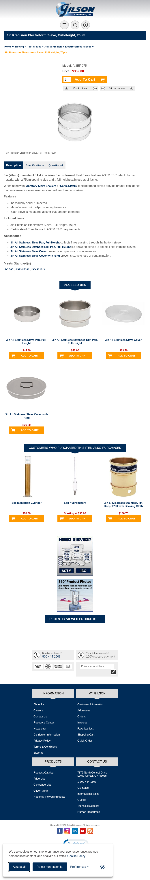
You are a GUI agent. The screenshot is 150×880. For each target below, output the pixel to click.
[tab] (13, 165)
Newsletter (39, 728)
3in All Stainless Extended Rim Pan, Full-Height (40, 246)
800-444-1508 (51, 656)
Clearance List (42, 784)
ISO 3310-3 (38, 269)
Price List (39, 778)
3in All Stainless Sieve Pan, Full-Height (35, 242)
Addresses (83, 710)
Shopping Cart (85, 734)
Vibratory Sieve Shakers (40, 185)
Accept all (19, 866)
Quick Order (84, 740)
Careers (38, 710)
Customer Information (90, 704)
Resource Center (43, 722)
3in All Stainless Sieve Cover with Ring (35, 255)
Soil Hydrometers (75, 502)
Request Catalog (43, 772)
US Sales (83, 787)
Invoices (82, 722)
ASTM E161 (22, 269)
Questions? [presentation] (55, 165)
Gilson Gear (40, 790)
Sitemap (38, 752)
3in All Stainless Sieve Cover (28, 251)
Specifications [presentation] (35, 165)
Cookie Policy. (76, 856)
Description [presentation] (13, 165)
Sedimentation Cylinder (27, 502)
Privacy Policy (42, 740)
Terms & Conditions (45, 746)
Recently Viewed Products (49, 796)
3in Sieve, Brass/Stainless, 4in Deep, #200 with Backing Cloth (123, 504)
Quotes (81, 799)
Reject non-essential (50, 866)
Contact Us (40, 716)
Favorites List (85, 728)
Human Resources (88, 811)
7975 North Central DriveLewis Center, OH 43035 (92, 774)
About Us (39, 704)
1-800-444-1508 (86, 781)
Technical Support (88, 805)
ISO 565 (8, 269)
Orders (81, 716)
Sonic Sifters (68, 185)
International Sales (88, 793)
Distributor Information (46, 734)
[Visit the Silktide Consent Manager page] (102, 866)
